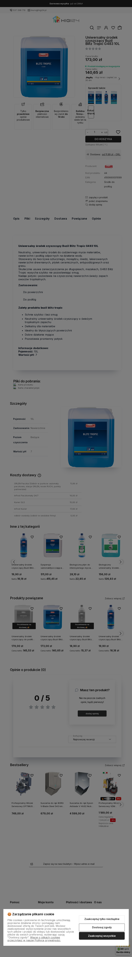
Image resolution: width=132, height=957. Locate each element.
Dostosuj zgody (102, 927)
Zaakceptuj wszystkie (102, 935)
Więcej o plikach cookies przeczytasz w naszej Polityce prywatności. (34, 939)
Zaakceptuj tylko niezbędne (101, 919)
